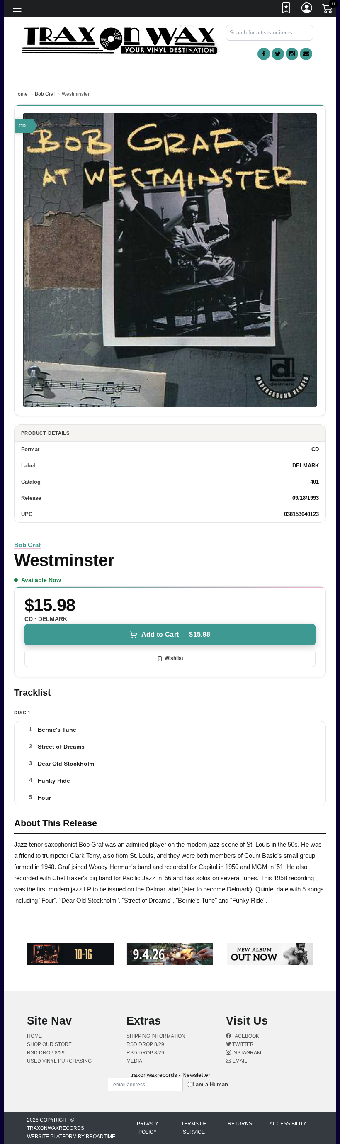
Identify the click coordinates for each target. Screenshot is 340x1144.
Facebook (245, 1036)
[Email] (306, 54)
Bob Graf (45, 94)
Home (21, 94)
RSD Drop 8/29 (46, 1053)
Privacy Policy (147, 1128)
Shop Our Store (49, 1044)
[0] (328, 10)
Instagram (246, 1053)
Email (239, 1061)
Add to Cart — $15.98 (175, 634)
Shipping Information (155, 1036)
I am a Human (210, 1084)
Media (134, 1061)
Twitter (242, 1044)
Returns (240, 1124)
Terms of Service (193, 1128)
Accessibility (288, 1124)
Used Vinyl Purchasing (59, 1061)
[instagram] (292, 54)
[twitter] (278, 54)
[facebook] (264, 54)
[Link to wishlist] (286, 9)
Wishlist (174, 658)
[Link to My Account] (307, 9)
